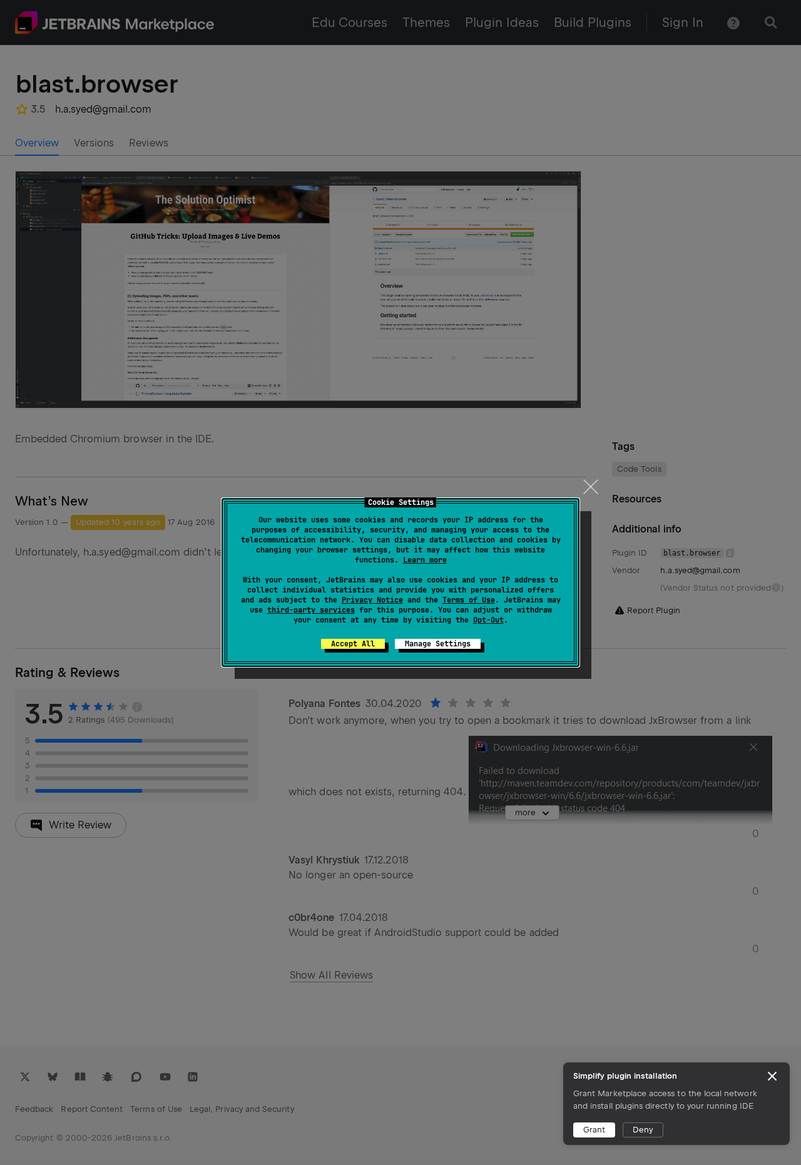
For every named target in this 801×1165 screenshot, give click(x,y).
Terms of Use (468, 600)
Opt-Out (488, 620)
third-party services (311, 610)
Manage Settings (438, 644)
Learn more (425, 560)
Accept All (353, 644)
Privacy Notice (372, 600)
